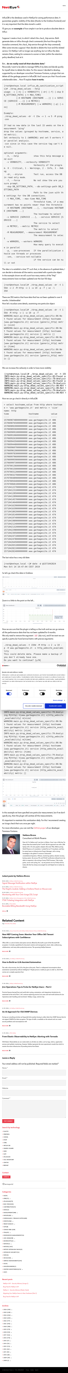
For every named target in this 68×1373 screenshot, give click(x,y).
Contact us (6, 1176)
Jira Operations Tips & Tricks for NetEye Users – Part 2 (26, 987)
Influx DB (7, 1145)
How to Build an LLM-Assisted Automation (21, 962)
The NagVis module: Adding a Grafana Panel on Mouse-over (27, 889)
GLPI (5, 1154)
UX (5, 1272)
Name (5, 1068)
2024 (7, 1315)
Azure (11, 931)
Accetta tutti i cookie (55, 706)
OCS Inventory (9, 1159)
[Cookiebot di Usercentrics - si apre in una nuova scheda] (58, 665)
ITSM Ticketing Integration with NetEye (18, 900)
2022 (7, 1320)
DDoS (6, 1209)
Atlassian (7, 1156)
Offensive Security (11, 1252)
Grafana (7, 1134)
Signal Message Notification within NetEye (19, 883)
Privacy (27, 1370)
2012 (7, 1349)
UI (6, 1263)
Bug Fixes (9, 1204)
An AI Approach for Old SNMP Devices (20, 1012)
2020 (7, 1326)
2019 (7, 1329)
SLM (25, 898)
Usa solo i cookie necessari (33, 706)
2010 (7, 1354)
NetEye (11, 881)
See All (4, 911)
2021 (7, 1323)
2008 (6, 1360)
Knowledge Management (14, 1235)
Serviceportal (8, 1184)
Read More (5, 951)
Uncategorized (10, 1266)
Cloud (14, 931)
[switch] (25, 693)
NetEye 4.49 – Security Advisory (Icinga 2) (15, 1283)
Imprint (36, 1370)
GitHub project (40, 828)
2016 (7, 1337)
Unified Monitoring (18, 881)
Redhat (6, 1165)
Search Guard (9, 1148)
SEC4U (7, 1258)
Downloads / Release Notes (15, 1218)
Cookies (32, 1370)
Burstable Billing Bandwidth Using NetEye (19, 906)
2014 (7, 1343)
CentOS (6, 1162)
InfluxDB (7, 923)
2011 (6, 1352)
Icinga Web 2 (9, 1229)
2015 (6, 1340)
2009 (7, 1357)
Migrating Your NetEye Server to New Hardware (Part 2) (20, 1293)
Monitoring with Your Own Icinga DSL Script (20, 895)
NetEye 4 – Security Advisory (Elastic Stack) (16, 1290)
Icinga (6, 1137)
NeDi (5, 1151)
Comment (6, 1098)
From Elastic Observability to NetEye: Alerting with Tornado (30, 1037)
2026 (7, 1309)
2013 (7, 1346)
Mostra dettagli (58, 700)
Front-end (8, 1224)
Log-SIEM (8, 1238)
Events (8, 1221)
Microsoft (19, 931)
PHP (6, 1255)
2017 (7, 1335)
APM (11, 1033)
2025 (7, 1312)
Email (4, 1078)
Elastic (6, 1131)
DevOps (7, 1215)
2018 (7, 1332)
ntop (5, 1139)
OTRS (5, 1142)
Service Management (18, 898)
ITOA (10, 904)
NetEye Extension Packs (31, 931)
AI (10, 958)
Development (10, 1212)
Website (5, 1088)
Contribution (10, 1207)
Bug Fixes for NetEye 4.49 (11, 1287)
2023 (7, 1318)
